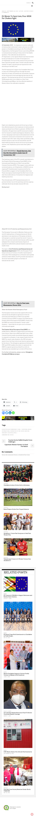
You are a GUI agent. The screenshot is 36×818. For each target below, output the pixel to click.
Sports (6, 483)
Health (4, 11)
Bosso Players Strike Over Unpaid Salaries (16, 509)
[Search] (32, 3)
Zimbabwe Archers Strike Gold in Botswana (17, 485)
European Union (26, 429)
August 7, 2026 (7, 598)
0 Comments (5, 12)
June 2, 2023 (7, 676)
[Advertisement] (18, 104)
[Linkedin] (10, 412)
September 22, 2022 (9, 753)
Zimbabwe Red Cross (8, 434)
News (5, 593)
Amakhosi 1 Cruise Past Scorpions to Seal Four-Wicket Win (17, 534)
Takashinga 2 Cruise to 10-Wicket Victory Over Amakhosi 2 (17, 559)
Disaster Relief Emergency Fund (11, 429)
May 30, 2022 (7, 792)
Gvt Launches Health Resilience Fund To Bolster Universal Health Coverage (18, 713)
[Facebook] (3, 412)
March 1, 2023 (7, 715)
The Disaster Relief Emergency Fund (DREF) (15, 329)
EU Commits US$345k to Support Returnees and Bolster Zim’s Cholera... (18, 596)
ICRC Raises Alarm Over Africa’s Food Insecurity (18, 752)
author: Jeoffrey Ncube (26, 11)
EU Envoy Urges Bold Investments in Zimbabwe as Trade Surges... (18, 635)
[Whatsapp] (13, 412)
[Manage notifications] (32, 814)
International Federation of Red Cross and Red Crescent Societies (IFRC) (15, 432)
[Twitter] (6, 412)
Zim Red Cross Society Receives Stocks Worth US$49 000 (17, 790)
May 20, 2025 (7, 637)
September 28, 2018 (12, 11)
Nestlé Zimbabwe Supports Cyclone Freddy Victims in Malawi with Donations (16, 674)
